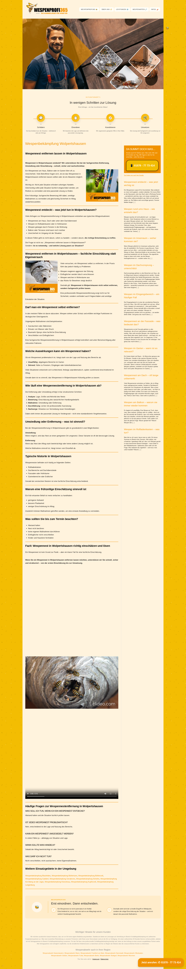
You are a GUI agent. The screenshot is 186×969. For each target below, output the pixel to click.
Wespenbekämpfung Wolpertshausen (55, 144)
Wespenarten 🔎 (140, 9)
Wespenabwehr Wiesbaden (133, 953)
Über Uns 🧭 (107, 9)
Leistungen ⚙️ (122, 9)
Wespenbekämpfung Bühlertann (64, 876)
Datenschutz (104, 959)
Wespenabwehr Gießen (59, 955)
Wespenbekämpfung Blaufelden (38, 876)
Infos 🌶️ (154, 9)
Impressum (95, 959)
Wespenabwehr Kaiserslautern (53, 953)
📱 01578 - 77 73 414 (142, 165)
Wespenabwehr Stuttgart (108, 955)
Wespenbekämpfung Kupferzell (83, 882)
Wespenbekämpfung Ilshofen (87, 879)
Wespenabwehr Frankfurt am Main (92, 953)
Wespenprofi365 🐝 (89, 9)
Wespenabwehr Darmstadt (114, 953)
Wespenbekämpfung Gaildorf (37, 879)
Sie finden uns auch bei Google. (134, 175)
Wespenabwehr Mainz (72, 953)
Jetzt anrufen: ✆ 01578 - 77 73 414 (161, 962)
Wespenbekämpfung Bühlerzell (90, 876)
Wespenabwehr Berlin (91, 955)
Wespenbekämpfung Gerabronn (62, 879)
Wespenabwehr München (126, 955)
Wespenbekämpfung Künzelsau (57, 882)
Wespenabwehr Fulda (75, 955)
